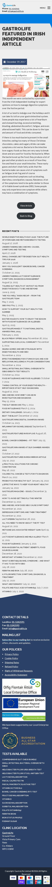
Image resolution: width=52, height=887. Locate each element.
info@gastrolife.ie (16, 11)
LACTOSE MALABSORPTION (14, 777)
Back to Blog (26, 216)
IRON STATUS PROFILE (12, 818)
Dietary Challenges (12, 412)
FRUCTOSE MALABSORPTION (15, 795)
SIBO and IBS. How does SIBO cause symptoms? (25, 505)
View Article (26, 205)
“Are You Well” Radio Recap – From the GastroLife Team (21, 297)
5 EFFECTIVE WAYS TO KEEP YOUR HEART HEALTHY (25, 484)
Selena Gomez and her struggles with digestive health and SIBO (22, 350)
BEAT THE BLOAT (10, 416)
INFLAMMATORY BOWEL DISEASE (17, 426)
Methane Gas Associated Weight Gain (21, 530)
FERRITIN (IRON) (9, 814)
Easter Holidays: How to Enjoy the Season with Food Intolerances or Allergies (24, 320)
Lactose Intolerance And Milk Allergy (22, 537)
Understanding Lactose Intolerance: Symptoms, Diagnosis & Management (21, 277)
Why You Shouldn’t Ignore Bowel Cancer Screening (23, 267)
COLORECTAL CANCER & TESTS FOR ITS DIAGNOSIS (25, 474)
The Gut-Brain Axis (11, 405)
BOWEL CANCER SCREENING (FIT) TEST (19, 792)
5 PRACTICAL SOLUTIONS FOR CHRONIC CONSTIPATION (20, 465)
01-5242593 (13, 625)
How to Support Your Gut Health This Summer (22, 310)
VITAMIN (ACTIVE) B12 (12, 788)
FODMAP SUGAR (9, 821)
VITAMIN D (7, 799)
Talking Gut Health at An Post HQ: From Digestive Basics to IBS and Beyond (22, 287)
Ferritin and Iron (10, 571)
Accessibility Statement (16, 674)
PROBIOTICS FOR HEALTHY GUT (16, 481)
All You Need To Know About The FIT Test (23, 523)
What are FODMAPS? (12, 584)
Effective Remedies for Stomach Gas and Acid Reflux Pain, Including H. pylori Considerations (26, 360)
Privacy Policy (12, 654)
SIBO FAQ (6, 305)
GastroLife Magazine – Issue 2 (17, 491)
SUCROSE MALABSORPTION (14, 803)
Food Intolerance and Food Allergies (21, 378)
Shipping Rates (12, 662)
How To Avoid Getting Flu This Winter (22, 498)
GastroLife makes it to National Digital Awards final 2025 (22, 330)
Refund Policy (11, 666)
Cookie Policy (11, 658)
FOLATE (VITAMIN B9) (11, 810)
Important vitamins (12, 557)
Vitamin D (7, 591)
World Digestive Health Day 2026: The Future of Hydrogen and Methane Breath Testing (25, 238)
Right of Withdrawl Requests (19, 670)
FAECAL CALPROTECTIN (13, 781)
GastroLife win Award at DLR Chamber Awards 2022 (26, 448)
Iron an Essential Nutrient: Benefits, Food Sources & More (23, 548)
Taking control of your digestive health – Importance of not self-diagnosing (24, 386)
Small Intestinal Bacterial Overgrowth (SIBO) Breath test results (23, 370)
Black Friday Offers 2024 (14, 338)
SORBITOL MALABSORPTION (15, 806)
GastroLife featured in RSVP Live (18, 433)
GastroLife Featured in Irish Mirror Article (24, 457)
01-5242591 (14, 9)
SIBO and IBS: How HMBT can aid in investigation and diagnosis (19, 396)
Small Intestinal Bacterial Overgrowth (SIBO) (23, 764)
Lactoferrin (8, 519)
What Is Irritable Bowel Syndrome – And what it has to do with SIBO (26, 562)
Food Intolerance (11, 408)
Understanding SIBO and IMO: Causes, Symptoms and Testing (21, 248)
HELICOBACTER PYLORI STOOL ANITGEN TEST (23, 773)
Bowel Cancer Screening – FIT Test (20, 440)
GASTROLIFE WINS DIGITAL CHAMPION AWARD (23, 420)
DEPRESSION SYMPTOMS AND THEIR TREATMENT (24, 512)
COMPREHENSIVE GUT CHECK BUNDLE (19, 759)
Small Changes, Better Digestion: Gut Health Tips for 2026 (25, 258)
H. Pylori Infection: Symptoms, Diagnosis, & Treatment (24, 575)
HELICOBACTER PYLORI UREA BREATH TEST (22, 770)
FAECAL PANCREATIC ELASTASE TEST (19, 784)
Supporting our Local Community (20, 342)
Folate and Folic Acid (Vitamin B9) (19, 588)
